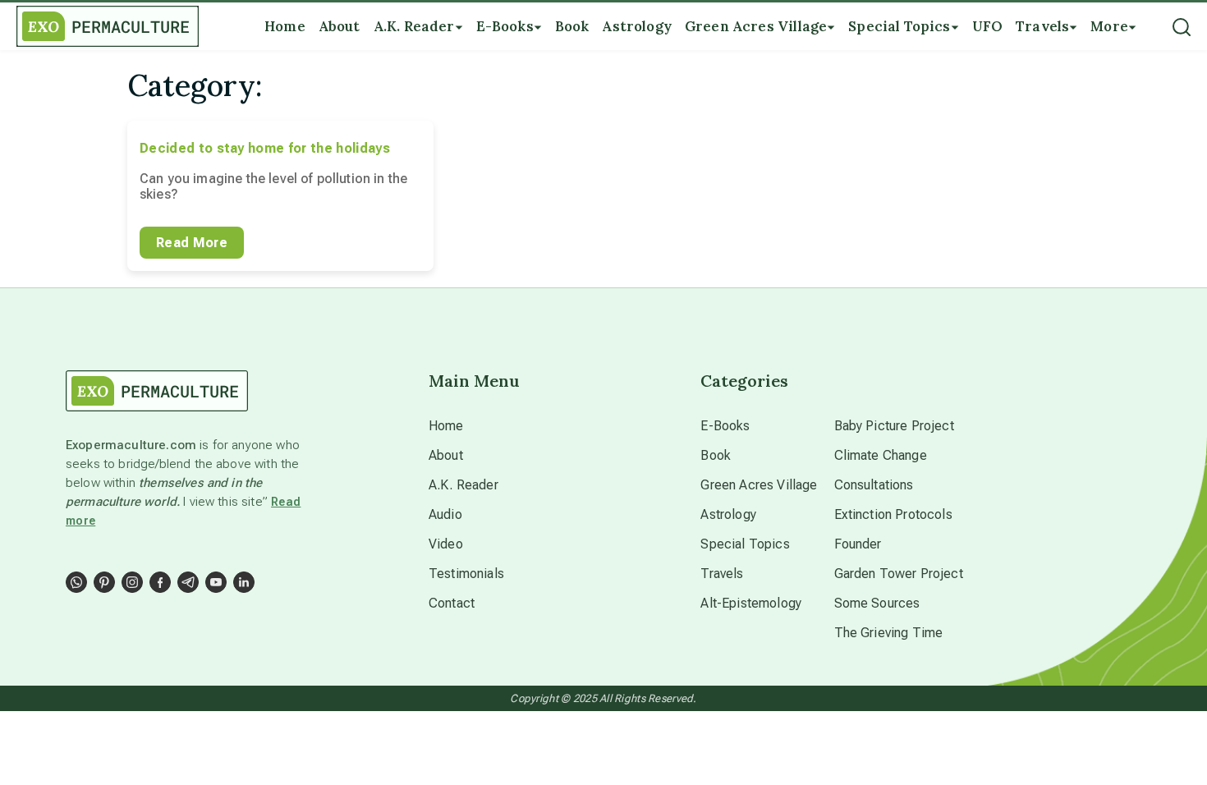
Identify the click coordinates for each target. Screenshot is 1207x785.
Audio (445, 514)
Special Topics (744, 544)
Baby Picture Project (894, 426)
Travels (721, 573)
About (446, 455)
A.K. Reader (463, 485)
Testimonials (466, 573)
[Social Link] (76, 582)
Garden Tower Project (898, 573)
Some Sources (877, 603)
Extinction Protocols (893, 514)
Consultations (874, 485)
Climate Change (880, 455)
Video (446, 544)
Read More (191, 242)
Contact (452, 603)
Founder (858, 544)
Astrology (727, 514)
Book (715, 455)
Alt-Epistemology (750, 603)
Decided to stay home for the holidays (265, 148)
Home (446, 426)
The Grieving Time (888, 632)
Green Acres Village (758, 485)
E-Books (725, 426)
